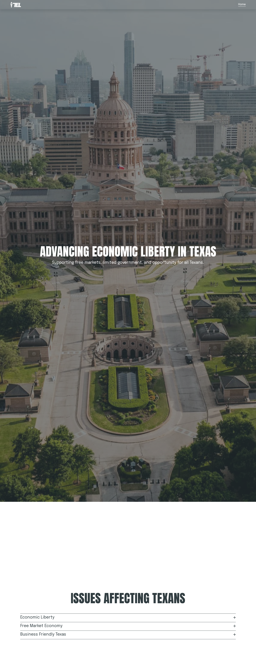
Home (242, 4)
